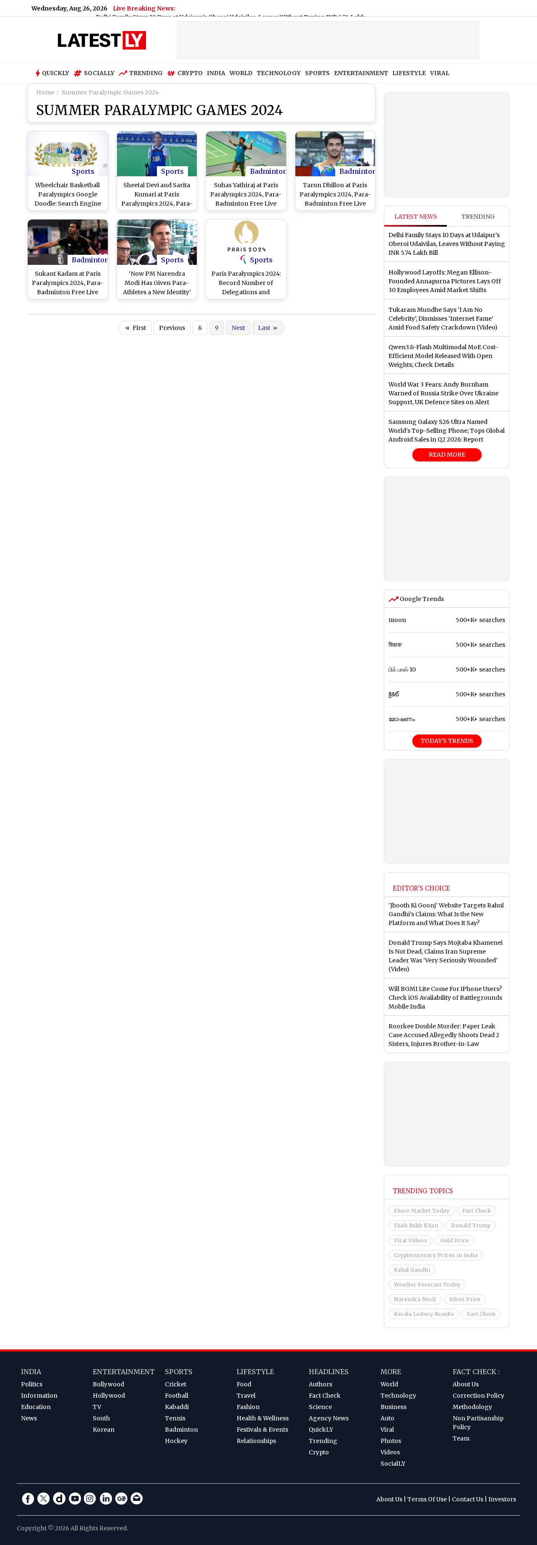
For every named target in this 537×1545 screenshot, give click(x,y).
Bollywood (108, 1384)
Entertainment (124, 1371)
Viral (387, 1429)
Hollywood (109, 1395)
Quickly (55, 73)
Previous (172, 328)
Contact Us (467, 1499)
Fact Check (476, 1211)
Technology (398, 1395)
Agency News (329, 1418)
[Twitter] (43, 1498)
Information (39, 1395)
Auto (387, 1418)
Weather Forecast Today (427, 1284)
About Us (466, 1384)
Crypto (190, 73)
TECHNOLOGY (279, 73)
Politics (31, 1384)
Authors (320, 1384)
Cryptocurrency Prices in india (435, 1255)
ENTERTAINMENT (361, 73)
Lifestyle (255, 1371)
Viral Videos (410, 1240)
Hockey (176, 1441)
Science (320, 1407)
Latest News (415, 216)
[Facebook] (28, 1498)
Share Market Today (421, 1211)
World (389, 1384)
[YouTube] (74, 1498)
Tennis (175, 1418)
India (31, 1371)
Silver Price (465, 1299)
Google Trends (421, 599)
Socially (99, 73)
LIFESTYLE (409, 73)
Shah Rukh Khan (416, 1225)
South (101, 1418)
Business (394, 1407)
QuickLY (321, 1429)
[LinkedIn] (105, 1498)
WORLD (241, 73)
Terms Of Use (427, 1499)
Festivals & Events (262, 1429)
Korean (104, 1429)
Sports (83, 171)
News (29, 1418)
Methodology (472, 1407)
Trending (146, 73)
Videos (390, 1452)
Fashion (248, 1407)
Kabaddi (177, 1407)
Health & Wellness (263, 1418)
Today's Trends (447, 741)
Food (244, 1384)
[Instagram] (90, 1498)
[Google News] (121, 1498)
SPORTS (317, 73)
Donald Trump (470, 1225)
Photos (391, 1441)
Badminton (268, 171)
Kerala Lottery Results (424, 1314)
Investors (502, 1499)
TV (97, 1407)
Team (461, 1438)
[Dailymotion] (59, 1498)
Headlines (329, 1371)
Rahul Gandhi (412, 1270)
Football (176, 1395)
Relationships (256, 1441)
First (135, 328)
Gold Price (454, 1240)
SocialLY (393, 1463)
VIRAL (439, 73)
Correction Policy (478, 1395)
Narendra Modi (415, 1299)
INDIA (216, 73)
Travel (246, 1395)
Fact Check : (476, 1371)
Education (36, 1407)
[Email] (136, 1498)
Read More (447, 454)
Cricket (175, 1384)
